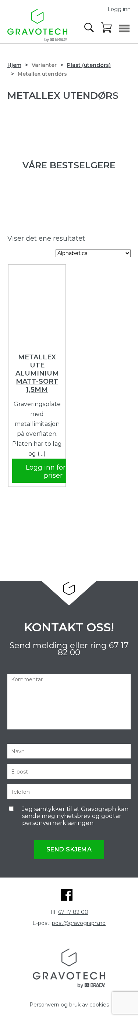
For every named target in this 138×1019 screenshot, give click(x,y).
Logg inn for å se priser (53, 471)
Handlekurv (107, 27)
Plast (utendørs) (89, 65)
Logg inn (119, 9)
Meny (124, 28)
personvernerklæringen (57, 822)
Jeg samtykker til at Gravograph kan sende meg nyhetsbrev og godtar (75, 815)
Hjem (14, 65)
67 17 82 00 (73, 912)
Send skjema (69, 849)
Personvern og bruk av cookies (69, 1004)
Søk (89, 27)
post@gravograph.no (79, 923)
